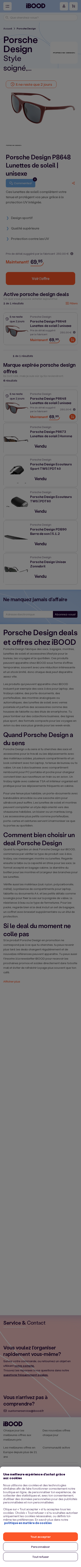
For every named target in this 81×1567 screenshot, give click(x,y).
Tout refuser (40, 1557)
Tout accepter (40, 1537)
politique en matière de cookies (28, 1523)
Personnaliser (40, 1547)
